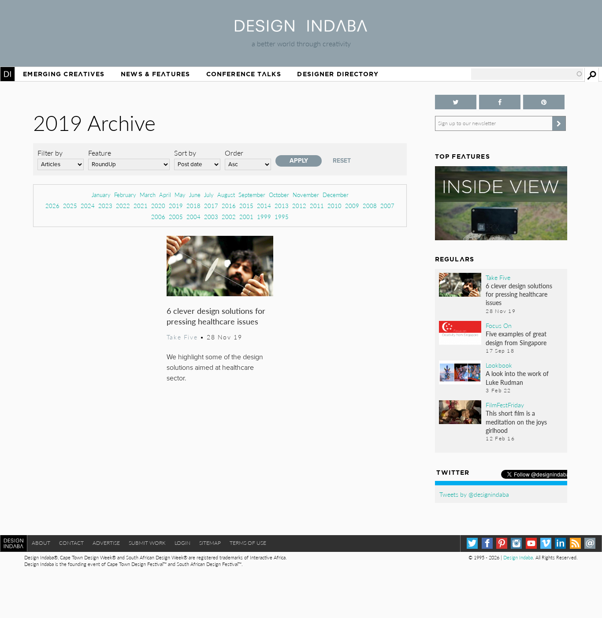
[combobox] (527, 74)
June (195, 194)
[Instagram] (516, 543)
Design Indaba (518, 557)
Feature (99, 153)
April (165, 194)
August (226, 194)
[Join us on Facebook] (499, 102)
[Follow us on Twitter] (455, 102)
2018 (193, 205)
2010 (334, 205)
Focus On (499, 325)
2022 (123, 205)
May (180, 194)
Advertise (106, 543)
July (209, 194)
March (148, 194)
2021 (141, 205)
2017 (211, 205)
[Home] (301, 29)
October (279, 194)
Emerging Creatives (63, 74)
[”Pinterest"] (544, 102)
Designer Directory (338, 74)
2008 (370, 205)
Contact (71, 543)
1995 (282, 216)
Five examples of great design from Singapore (516, 337)
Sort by (185, 153)
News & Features (155, 74)
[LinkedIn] (560, 543)
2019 (176, 205)
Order (234, 153)
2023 (105, 205)
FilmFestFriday (505, 404)
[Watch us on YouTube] (531, 543)
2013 (282, 205)
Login (182, 543)
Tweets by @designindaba (474, 494)
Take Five (182, 336)
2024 (88, 205)
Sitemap (210, 543)
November (306, 194)
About (41, 543)
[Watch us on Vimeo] (545, 543)
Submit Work (147, 543)
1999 (264, 216)
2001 (246, 216)
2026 (52, 205)
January (101, 194)
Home (7, 74)
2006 (158, 216)
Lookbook (499, 365)
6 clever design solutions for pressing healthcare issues (216, 316)
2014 (264, 205)
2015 (246, 205)
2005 (176, 216)
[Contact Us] (589, 543)
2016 (229, 205)
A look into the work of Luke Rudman (517, 377)
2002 (229, 216)
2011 (317, 205)
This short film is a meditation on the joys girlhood (516, 421)
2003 (211, 216)
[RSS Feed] (575, 543)
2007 (387, 205)
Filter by (50, 153)
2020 (158, 205)
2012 (299, 205)
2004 (193, 216)
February (125, 194)
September (251, 194)
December (336, 194)
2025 (70, 205)
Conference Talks (243, 74)
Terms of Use (248, 543)
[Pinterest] (501, 543)
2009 (352, 205)
